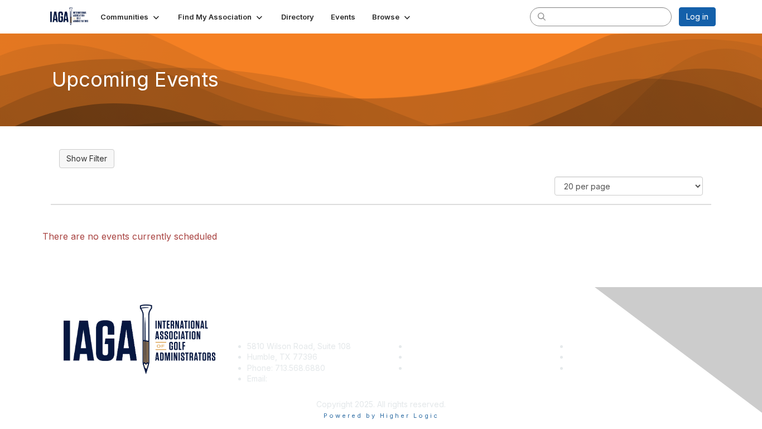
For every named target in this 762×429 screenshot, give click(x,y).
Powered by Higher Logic (381, 416)
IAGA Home (428, 368)
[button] (131, 16)
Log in (697, 16)
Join (415, 346)
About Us (585, 346)
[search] (541, 16)
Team (579, 368)
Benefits (423, 356)
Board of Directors (603, 356)
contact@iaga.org (302, 378)
